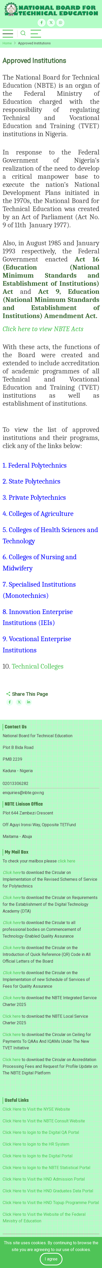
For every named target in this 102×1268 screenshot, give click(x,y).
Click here (12, 1016)
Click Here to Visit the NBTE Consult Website (44, 1120)
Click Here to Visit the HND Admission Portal (44, 1179)
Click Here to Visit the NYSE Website (36, 1109)
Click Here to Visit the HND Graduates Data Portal (48, 1190)
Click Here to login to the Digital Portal (37, 1155)
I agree (51, 1259)
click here (66, 861)
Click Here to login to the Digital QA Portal (41, 1132)
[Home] (51, 9)
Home (7, 43)
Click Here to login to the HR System (36, 1144)
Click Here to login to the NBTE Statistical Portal (46, 1167)
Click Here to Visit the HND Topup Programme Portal (51, 1202)
